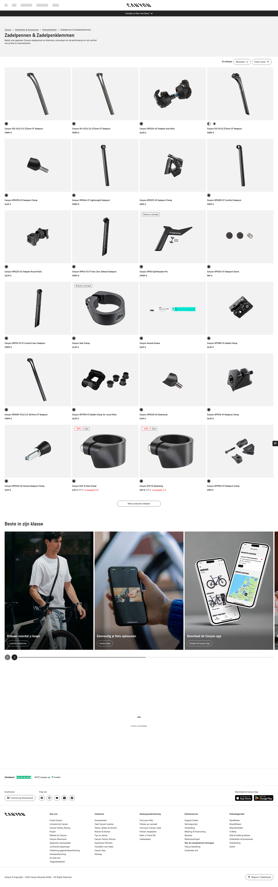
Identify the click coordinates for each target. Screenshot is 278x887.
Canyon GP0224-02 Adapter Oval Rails (157, 128)
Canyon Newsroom (58, 839)
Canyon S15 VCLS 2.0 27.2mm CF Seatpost (24, 128)
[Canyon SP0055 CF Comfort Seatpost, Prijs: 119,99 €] (240, 165)
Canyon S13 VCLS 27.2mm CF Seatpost (224, 128)
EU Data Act (55, 857)
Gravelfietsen (235, 824)
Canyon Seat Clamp (81, 343)
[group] (139, 596)
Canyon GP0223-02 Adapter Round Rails (23, 271)
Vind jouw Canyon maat (150, 827)
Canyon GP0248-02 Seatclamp (154, 414)
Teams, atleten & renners (106, 827)
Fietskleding (234, 842)
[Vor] (14, 657)
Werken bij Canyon (58, 835)
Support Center (191, 820)
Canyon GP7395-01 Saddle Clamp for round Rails (94, 414)
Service (55, 5)
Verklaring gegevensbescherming (65, 850)
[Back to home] (139, 5)
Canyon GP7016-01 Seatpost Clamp (223, 414)
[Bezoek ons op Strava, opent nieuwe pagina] (64, 798)
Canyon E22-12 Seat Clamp (84, 486)
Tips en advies (101, 835)
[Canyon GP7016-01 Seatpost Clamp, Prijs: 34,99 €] (240, 379)
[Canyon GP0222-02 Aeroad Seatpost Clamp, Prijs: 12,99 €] (38, 451)
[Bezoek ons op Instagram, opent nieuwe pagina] (49, 798)
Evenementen (101, 820)
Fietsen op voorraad (148, 824)
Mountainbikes (236, 827)
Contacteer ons (191, 850)
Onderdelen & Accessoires (27, 29)
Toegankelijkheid (57, 861)
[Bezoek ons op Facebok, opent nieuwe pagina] (42, 798)
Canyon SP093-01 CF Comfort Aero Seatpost (25, 343)
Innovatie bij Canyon (59, 824)
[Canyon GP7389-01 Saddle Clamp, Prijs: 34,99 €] (240, 308)
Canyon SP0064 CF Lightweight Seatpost (91, 200)
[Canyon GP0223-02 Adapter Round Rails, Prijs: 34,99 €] (38, 236)
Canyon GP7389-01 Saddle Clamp (222, 343)
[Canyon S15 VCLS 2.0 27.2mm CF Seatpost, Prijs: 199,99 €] (38, 93)
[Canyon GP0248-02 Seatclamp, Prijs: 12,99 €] (173, 379)
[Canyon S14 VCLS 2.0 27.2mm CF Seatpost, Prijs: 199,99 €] (105, 93)
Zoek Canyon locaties (104, 824)
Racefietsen (234, 820)
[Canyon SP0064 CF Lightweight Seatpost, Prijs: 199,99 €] (105, 165)
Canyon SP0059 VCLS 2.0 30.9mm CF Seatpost (26, 414)
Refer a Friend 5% (148, 835)
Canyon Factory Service (105, 839)
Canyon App (100, 850)
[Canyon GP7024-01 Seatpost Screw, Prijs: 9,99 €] (240, 236)
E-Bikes (232, 831)
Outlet (232, 846)
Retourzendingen (192, 839)
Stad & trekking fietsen (239, 835)
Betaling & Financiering (195, 831)
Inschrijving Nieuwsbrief (21, 798)
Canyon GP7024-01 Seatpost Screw (223, 271)
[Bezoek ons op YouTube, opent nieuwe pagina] (57, 798)
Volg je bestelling (192, 846)
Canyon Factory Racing (60, 827)
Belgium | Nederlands (261, 877)
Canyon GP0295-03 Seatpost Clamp (21, 200)
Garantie (188, 835)
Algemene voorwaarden (60, 842)
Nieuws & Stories (102, 831)
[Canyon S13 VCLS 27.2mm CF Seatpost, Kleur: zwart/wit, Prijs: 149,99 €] (240, 93)
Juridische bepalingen (60, 846)
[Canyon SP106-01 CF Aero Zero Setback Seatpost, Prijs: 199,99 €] (105, 236)
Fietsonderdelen (49, 29)
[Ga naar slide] (209, 657)
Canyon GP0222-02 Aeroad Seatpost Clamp (24, 486)
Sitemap (98, 854)
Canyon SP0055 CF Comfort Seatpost (224, 200)
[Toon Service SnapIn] (275, 443)
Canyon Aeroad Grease (150, 343)
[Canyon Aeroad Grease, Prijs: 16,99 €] (173, 308)
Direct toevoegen (240, 115)
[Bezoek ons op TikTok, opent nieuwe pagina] (72, 798)
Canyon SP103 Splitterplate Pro (154, 271)
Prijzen (53, 831)
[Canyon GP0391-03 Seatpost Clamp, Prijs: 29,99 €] (173, 165)
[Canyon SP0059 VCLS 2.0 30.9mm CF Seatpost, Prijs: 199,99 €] (38, 379)
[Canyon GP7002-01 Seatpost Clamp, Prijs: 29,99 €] (240, 451)
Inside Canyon (56, 820)
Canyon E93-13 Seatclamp (151, 486)
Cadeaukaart (145, 839)
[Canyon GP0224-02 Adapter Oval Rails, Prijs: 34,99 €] (173, 93)
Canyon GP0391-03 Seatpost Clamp (156, 200)
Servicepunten (191, 824)
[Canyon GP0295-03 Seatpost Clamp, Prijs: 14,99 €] (38, 165)
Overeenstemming (58, 854)
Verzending (190, 827)
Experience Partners (104, 842)
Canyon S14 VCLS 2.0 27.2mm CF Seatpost (91, 128)
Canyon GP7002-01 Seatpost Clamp (223, 486)
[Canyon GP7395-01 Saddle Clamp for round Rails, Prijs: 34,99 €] (105, 379)
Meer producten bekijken (139, 503)
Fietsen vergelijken (148, 831)
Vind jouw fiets (146, 820)
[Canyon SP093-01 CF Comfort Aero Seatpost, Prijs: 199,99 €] (38, 308)
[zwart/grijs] (214, 123)
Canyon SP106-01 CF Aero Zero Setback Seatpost (94, 271)
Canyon (8, 29)
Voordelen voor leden (104, 846)
